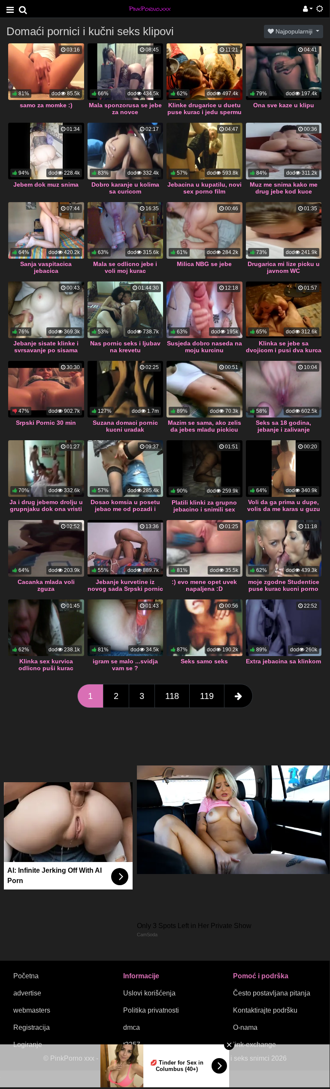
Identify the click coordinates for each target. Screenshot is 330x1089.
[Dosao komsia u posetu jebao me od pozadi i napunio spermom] (125, 468)
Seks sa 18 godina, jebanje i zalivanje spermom (283, 429)
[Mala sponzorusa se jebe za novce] (125, 71)
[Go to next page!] (238, 696)
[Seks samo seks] (204, 627)
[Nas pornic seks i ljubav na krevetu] (125, 309)
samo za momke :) (46, 105)
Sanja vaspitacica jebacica (46, 267)
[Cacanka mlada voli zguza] (46, 548)
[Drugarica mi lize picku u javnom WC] (284, 230)
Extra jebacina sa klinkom (283, 661)
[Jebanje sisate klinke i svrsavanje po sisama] (46, 309)
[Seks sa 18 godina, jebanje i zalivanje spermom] (284, 389)
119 (207, 696)
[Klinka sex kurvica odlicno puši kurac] (46, 627)
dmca (131, 1027)
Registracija (31, 1027)
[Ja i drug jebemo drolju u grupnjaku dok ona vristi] (46, 468)
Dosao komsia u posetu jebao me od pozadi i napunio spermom (125, 509)
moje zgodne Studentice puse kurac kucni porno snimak (283, 588)
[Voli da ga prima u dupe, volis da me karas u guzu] (284, 468)
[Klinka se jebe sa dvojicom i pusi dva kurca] (284, 309)
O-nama (245, 1027)
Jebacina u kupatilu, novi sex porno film (204, 188)
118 (172, 696)
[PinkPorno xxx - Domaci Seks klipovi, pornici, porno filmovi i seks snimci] (149, 8)
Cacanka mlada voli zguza (46, 585)
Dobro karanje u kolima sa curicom (125, 188)
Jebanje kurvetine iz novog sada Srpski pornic (125, 585)
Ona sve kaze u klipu (283, 105)
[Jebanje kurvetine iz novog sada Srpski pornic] (125, 548)
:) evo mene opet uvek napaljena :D (204, 585)
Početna (26, 976)
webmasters (31, 1010)
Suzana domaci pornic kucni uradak (125, 426)
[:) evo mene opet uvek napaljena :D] (204, 548)
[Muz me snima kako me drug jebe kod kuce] (284, 151)
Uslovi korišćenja (149, 993)
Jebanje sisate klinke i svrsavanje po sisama (46, 347)
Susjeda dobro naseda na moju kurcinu (204, 347)
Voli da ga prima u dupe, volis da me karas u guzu (283, 505)
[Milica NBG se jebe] (204, 230)
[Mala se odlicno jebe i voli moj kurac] (125, 230)
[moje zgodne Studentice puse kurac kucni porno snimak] (284, 548)
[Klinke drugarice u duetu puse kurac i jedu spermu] (204, 71)
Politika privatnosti (151, 1010)
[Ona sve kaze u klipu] (284, 71)
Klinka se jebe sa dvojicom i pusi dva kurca (283, 347)
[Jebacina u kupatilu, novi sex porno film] (204, 151)
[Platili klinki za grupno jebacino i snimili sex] (204, 468)
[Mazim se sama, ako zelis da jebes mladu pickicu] (204, 389)
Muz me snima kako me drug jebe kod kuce (284, 188)
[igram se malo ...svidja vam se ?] (125, 627)
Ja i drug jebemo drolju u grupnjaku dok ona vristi (46, 505)
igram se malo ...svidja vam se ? (125, 665)
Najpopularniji (294, 31)
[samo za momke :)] (46, 71)
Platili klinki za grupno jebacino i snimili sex (204, 506)
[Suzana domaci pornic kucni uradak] (125, 389)
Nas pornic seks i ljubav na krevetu (125, 347)
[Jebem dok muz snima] (46, 151)
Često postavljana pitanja (271, 993)
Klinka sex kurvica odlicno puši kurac (45, 665)
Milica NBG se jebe (204, 263)
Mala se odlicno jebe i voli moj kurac (125, 267)
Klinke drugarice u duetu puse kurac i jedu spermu (204, 108)
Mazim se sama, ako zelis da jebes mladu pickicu (204, 426)
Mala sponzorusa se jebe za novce (125, 108)
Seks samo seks (204, 661)
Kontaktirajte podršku (265, 1010)
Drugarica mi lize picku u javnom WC (284, 267)
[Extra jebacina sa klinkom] (284, 627)
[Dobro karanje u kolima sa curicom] (125, 151)
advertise (27, 993)
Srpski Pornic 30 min (46, 422)
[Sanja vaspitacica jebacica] (46, 230)
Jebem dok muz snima (46, 184)
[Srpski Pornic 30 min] (46, 389)
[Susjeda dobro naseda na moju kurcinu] (204, 309)
